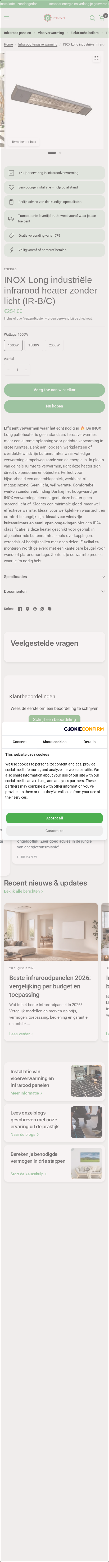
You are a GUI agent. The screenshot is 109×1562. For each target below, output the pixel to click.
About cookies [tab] (54, 742)
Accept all (54, 818)
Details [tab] (90, 742)
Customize (54, 831)
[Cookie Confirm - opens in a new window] (84, 728)
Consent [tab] (20, 742)
